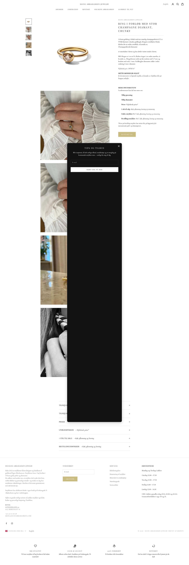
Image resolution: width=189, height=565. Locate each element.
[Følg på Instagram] (12, 523)
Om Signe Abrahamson (104, 9)
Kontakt (86, 9)
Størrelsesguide (114, 481)
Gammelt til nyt (125, 9)
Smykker (59, 9)
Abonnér (70, 479)
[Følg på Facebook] (6, 523)
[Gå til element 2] (29, 29)
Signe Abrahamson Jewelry (130, 20)
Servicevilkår (114, 485)
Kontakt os (127, 134)
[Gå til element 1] (29, 21)
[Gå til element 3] (29, 37)
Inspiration (73, 9)
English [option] (165, 4)
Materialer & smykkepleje (118, 478)
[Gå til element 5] (29, 53)
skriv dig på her (94, 169)
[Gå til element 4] (29, 45)
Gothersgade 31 (12, 507)
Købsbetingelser (115, 471)
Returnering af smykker (117, 474)
